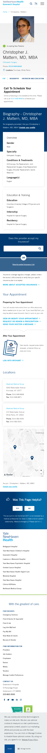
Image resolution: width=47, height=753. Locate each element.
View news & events (10, 636)
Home (5, 12)
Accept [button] (10, 749)
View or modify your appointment (20, 318)
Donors (5, 662)
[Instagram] (21, 700)
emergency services (10, 615)
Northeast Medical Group (12, 588)
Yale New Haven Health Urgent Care (16, 572)
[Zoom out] (41, 474)
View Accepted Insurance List (23, 264)
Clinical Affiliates (9, 584)
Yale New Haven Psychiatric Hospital (16, 563)
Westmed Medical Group (15, 384)
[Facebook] (4, 700)
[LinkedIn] (17, 700)
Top (4, 78)
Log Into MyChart (12, 360)
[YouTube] (13, 700)
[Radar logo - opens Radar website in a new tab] (8, 474)
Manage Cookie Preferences (13, 675)
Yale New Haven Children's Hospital (16, 551)
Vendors (6, 671)
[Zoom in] (41, 470)
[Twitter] (8, 700)
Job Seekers (7, 654)
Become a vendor (9, 640)
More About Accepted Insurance (20, 285)
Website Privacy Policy (30, 740)
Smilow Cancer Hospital (12, 567)
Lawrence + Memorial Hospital (14, 559)
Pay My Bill (7, 631)
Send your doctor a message (18, 324)
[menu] (42, 3)
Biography (14, 78)
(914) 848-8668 (15, 66)
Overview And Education (33, 78)
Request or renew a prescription (20, 321)
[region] (23, 453)
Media (5, 667)
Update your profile (27, 127)
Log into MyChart (9, 627)
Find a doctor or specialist (13, 619)
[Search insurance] (40, 248)
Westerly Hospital (9, 576)
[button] (24, 749)
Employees (7, 658)
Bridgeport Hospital (10, 546)
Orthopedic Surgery (10, 62)
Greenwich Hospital (10, 555)
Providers (6, 650)
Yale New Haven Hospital (12, 580)
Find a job (7, 623)
